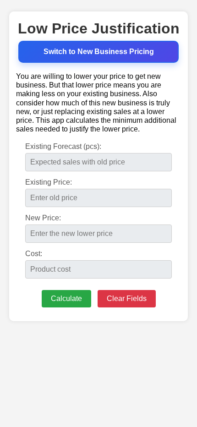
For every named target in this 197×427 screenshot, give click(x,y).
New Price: (43, 218)
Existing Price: (48, 182)
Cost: (33, 253)
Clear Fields (127, 298)
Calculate (66, 298)
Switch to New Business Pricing (99, 51)
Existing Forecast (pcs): (63, 146)
